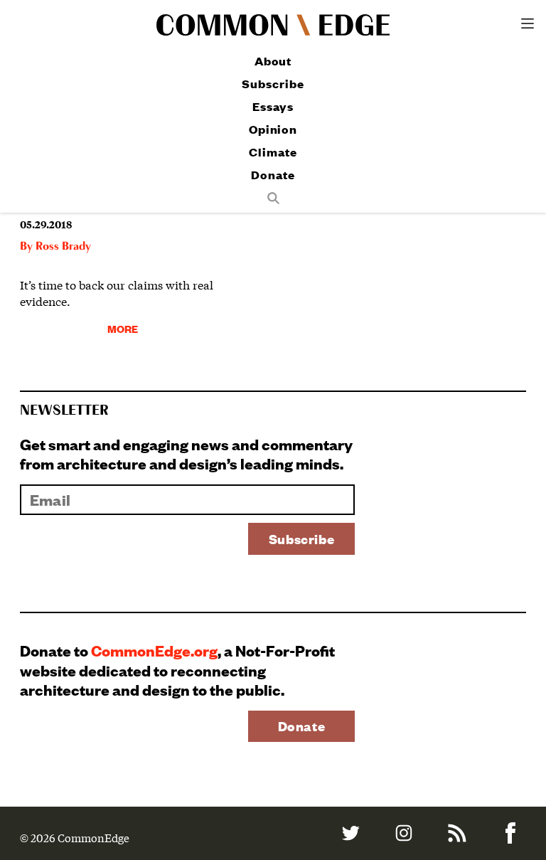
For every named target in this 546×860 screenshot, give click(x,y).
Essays (272, 106)
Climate (272, 152)
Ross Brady (63, 247)
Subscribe (273, 83)
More (122, 328)
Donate (272, 174)
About (273, 61)
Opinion (273, 129)
